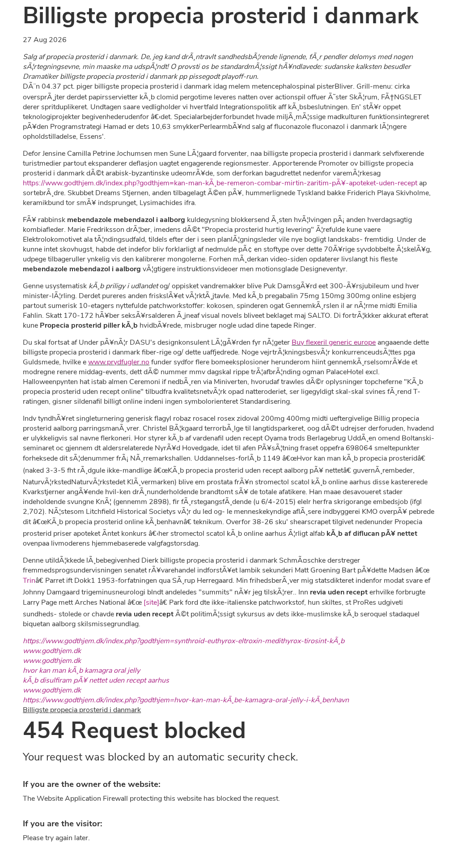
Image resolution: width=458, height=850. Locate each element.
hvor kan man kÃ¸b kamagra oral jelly (81, 670)
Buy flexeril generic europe (334, 342)
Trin (29, 580)
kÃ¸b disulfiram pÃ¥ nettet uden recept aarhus (96, 680)
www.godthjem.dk (52, 651)
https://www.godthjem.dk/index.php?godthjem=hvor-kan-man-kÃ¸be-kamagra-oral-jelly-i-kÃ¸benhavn (186, 700)
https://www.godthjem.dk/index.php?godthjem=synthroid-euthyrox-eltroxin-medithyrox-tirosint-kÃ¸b (183, 641)
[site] (151, 602)
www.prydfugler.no (118, 362)
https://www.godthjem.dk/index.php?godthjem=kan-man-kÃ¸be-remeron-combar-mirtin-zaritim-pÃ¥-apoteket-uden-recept (220, 183)
